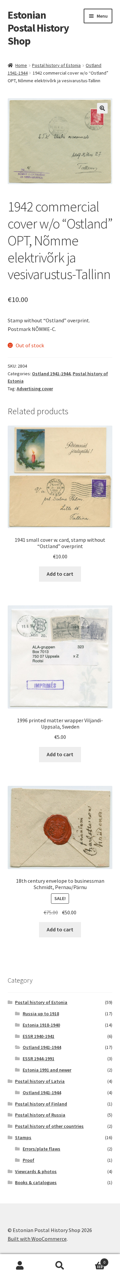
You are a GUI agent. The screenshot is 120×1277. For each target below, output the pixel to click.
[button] (102, 108)
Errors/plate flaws (41, 1149)
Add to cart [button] (60, 573)
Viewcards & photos (36, 1171)
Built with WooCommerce (37, 1238)
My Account (20, 1265)
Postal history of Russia (40, 1115)
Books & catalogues (36, 1182)
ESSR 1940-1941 (38, 1036)
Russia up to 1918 (41, 1014)
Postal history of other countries (49, 1126)
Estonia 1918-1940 (41, 1025)
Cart (92, 1260)
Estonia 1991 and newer (47, 1070)
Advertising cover (35, 389)
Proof (28, 1160)
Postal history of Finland (41, 1104)
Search (60, 1265)
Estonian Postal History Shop (38, 28)
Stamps (23, 1137)
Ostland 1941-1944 (51, 374)
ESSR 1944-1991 (38, 1059)
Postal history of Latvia (40, 1081)
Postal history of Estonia (56, 65)
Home (21, 65)
